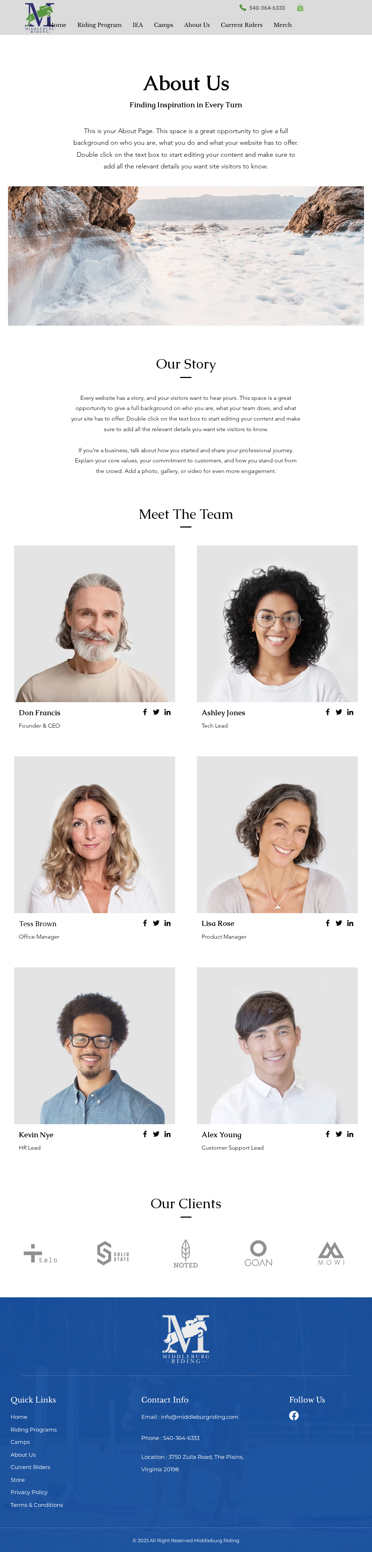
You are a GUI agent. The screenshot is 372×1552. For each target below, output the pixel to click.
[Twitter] (156, 712)
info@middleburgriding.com (199, 1416)
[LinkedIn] (167, 712)
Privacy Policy (29, 1492)
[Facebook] (145, 712)
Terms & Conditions (37, 1504)
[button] (300, 7)
